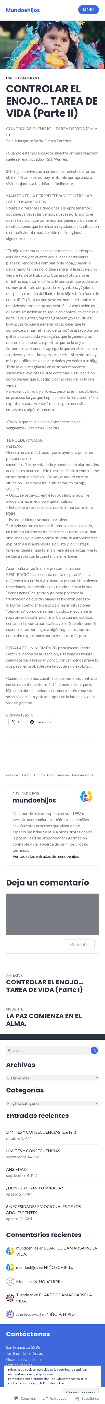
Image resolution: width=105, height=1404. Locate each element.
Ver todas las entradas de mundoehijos (45, 856)
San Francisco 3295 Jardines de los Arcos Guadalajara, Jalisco (24, 1353)
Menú (88, 10)
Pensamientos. (83, 775)
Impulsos (64, 775)
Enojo (51, 775)
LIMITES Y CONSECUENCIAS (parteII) (41, 1132)
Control (40, 775)
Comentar (79, 944)
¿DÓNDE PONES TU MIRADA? (34, 1187)
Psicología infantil (24, 78)
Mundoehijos (23, 10)
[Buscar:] (52, 1050)
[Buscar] (94, 1050)
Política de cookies (52, 1383)
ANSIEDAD (16, 1169)
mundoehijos (27, 1247)
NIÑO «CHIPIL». (58, 1267)
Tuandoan (24, 1294)
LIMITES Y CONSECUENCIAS (33, 1150)
